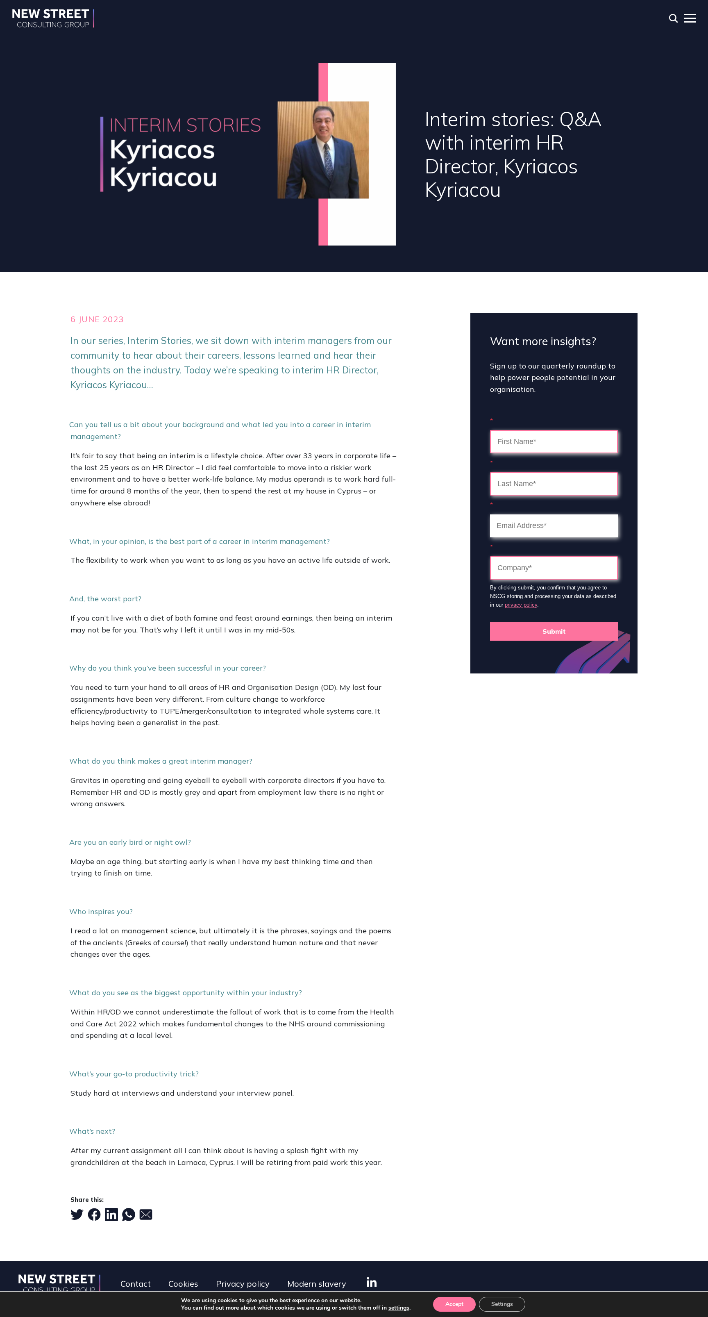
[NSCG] (53, 18)
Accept (454, 1304)
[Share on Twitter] (77, 1214)
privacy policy (521, 605)
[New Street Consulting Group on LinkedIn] (371, 1282)
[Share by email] (145, 1214)
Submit (554, 631)
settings (398, 1308)
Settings (502, 1304)
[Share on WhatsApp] (128, 1214)
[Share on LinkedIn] (111, 1214)
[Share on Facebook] (94, 1214)
